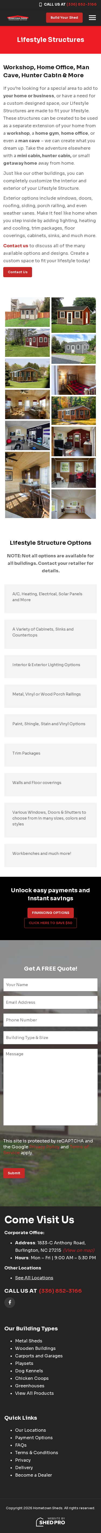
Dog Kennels (29, 1371)
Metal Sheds (28, 1341)
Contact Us (17, 272)
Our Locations (30, 1430)
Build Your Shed (64, 18)
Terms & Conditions (36, 1452)
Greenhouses (29, 1386)
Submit (14, 1173)
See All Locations (34, 1278)
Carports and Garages (39, 1356)
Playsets (24, 1363)
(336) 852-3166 (82, 4)
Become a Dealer (33, 1475)
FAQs (21, 1445)
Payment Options (34, 1438)
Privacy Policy (44, 1147)
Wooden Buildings (35, 1348)
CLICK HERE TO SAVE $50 (50, 923)
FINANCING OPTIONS (50, 913)
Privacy (23, 1460)
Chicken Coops (32, 1378)
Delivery (24, 1467)
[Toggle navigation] (92, 17)
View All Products (34, 1393)
